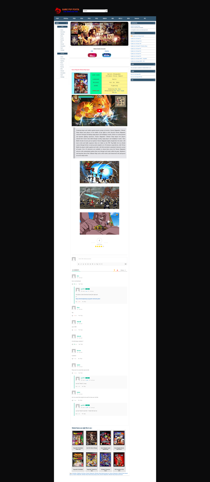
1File (116, 89)
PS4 (81, 18)
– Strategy (62, 50)
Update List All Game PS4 (136, 51)
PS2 (96, 18)
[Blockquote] (92, 264)
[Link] (97, 264)
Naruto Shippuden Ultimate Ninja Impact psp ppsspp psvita (86, 474)
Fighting (79, 473)
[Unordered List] (90, 264)
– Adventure (62, 32)
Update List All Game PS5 (136, 48)
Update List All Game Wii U (136, 41)
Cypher (87, 380)
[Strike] (85, 264)
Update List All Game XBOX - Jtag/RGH (139, 58)
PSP (57, 18)
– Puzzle (62, 38)
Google (122, 90)
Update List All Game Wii (136, 38)
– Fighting (62, 34)
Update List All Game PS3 (136, 53)
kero (86, 291)
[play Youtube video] (99, 110)
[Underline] (83, 264)
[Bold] (79, 264)
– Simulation (62, 46)
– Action (61, 30)
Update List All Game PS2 (136, 56)
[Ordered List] (88, 264)
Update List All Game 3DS (136, 43)
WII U (120, 18)
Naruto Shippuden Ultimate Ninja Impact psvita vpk (111, 474)
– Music (61, 36)
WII (113, 18)
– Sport (61, 48)
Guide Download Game (135, 26)
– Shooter (62, 44)
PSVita (66, 18)
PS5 (74, 18)
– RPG (61, 42)
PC (145, 18)
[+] (101, 264)
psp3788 (83, 289)
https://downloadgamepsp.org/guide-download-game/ (88, 298)
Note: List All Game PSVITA (136, 76)
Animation (74, 473)
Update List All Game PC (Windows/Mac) (139, 46)
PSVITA (107, 51)
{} (99, 264)
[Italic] (81, 264)
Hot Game (83, 473)
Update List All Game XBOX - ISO (138, 61)
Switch (137, 18)
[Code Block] (95, 264)
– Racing (62, 40)
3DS (128, 18)
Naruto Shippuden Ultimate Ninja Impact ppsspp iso (97, 473)
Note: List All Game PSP (136, 74)
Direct (119, 89)
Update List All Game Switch (138, 36)
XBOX (105, 18)
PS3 (89, 18)
